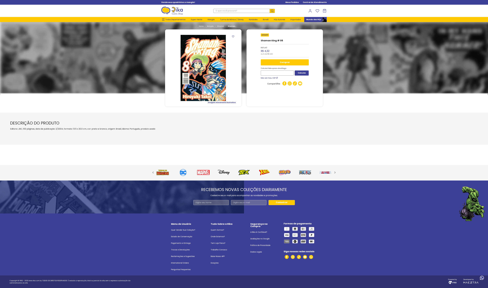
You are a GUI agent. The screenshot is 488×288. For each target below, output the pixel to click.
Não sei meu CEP (268, 78)
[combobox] (244, 11)
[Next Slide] (335, 173)
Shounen (220, 26)
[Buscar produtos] (273, 11)
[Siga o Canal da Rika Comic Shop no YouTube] (305, 257)
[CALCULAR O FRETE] (302, 73)
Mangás (210, 26)
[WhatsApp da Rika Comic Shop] (311, 257)
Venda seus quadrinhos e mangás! (178, 2)
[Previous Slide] (153, 173)
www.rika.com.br (35, 281)
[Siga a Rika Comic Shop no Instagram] (293, 257)
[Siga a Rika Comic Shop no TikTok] (299, 257)
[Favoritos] (317, 11)
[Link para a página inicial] (201, 26)
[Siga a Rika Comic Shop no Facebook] (287, 257)
